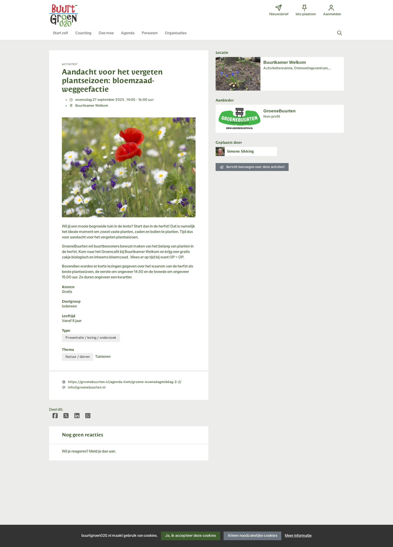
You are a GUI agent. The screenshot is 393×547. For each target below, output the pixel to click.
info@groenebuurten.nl (87, 387)
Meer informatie (298, 536)
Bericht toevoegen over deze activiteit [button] (255, 167)
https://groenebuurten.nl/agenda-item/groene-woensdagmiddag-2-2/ (124, 382)
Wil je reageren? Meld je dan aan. (89, 451)
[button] (60, 33)
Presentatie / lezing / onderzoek (91, 338)
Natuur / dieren (78, 357)
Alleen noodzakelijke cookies (252, 536)
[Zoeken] (339, 33)
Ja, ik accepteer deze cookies (190, 536)
